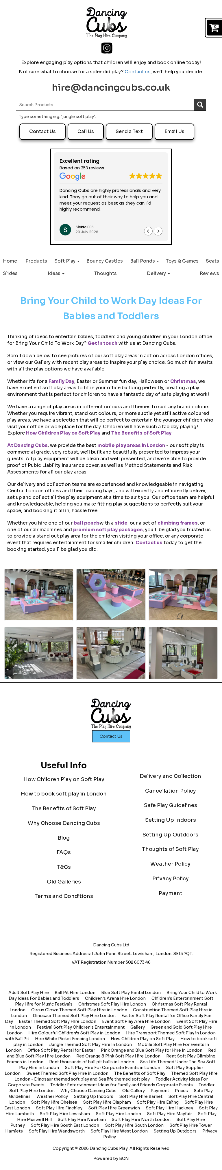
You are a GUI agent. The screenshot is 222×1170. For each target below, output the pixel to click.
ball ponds (87, 523)
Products (36, 261)
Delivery (157, 273)
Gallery (137, 1027)
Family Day (61, 381)
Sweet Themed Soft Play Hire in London (67, 1073)
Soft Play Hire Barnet (140, 1096)
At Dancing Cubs (27, 445)
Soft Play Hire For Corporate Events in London (112, 1067)
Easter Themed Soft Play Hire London (57, 1021)
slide (121, 523)
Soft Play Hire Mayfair (169, 1113)
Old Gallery (133, 1090)
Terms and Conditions (63, 896)
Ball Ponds (143, 261)
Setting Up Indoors (170, 820)
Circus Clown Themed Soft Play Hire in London (79, 1009)
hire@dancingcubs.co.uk (111, 87)
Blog (64, 838)
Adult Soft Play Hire (28, 992)
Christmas (183, 381)
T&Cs (64, 867)
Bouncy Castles (104, 261)
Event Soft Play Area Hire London (136, 1021)
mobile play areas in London (131, 445)
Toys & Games (182, 261)
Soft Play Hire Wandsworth (57, 1131)
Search (200, 105)
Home (10, 261)
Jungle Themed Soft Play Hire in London (90, 1044)
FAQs (64, 852)
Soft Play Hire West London (119, 1131)
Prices (181, 1090)
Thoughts (105, 273)
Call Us (85, 131)
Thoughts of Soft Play (170, 849)
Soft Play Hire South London (134, 1125)
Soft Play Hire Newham (82, 1119)
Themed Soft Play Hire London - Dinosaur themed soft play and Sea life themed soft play (116, 1076)
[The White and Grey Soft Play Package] (38, 653)
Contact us (138, 72)
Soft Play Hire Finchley (59, 1108)
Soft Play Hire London (118, 1113)
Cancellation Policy (170, 791)
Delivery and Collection (170, 776)
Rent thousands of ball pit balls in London (91, 1061)
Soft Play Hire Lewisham (65, 1113)
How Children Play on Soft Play (63, 433)
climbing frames (178, 523)
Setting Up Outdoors (170, 835)
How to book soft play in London (64, 794)
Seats (212, 261)
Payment (170, 893)
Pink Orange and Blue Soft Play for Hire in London (151, 1050)
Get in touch (102, 343)
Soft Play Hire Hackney (169, 1108)
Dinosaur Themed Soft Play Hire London (74, 1015)
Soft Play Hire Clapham (107, 1102)
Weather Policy (170, 864)
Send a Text (129, 131)
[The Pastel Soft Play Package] (38, 595)
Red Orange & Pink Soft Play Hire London (118, 1056)
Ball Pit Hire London (75, 992)
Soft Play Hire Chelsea (54, 1102)
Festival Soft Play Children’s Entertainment (81, 1027)
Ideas (55, 273)
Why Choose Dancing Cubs (64, 823)
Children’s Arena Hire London (115, 998)
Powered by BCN (111, 1158)
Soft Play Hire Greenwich (114, 1108)
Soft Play (65, 261)
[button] (158, 231)
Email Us (174, 131)
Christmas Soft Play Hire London (112, 1004)
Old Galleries (64, 882)
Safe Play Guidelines (170, 805)
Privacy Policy (170, 878)
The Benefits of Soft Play (141, 433)
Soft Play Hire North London (141, 1119)
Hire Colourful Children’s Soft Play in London (74, 1033)
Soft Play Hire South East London (65, 1125)
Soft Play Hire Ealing (158, 1102)
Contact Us (42, 131)
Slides (10, 273)
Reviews (209, 273)
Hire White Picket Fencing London (70, 1038)
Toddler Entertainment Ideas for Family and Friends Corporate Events (121, 1084)
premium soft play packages (108, 530)
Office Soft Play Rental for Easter (61, 1050)
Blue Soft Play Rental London (131, 992)
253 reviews (92, 168)
